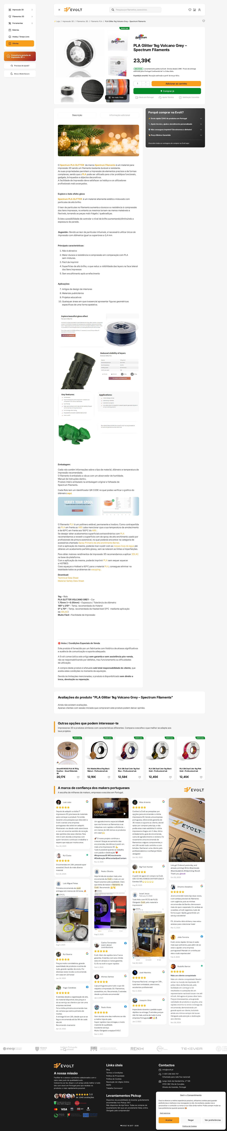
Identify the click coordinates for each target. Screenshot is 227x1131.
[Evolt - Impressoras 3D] (73, 9)
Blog (108, 1070)
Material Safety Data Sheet (71, 581)
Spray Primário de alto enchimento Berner (98, 542)
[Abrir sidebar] (59, 9)
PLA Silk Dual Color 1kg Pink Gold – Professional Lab (190, 770)
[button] (80, 53)
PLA (72, 524)
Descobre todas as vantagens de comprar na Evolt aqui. (168, 143)
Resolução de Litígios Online (117, 1082)
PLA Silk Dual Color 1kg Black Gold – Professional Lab (160, 770)
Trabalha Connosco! (114, 1088)
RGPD (108, 1085)
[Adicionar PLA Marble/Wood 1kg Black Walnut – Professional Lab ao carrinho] (109, 761)
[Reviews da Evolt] (76, 1096)
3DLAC (135, 554)
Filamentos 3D (18, 16)
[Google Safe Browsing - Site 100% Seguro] (62, 1102)
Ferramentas (17, 23)
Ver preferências (213, 1120)
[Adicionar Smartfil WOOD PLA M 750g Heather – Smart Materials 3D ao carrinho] (78, 761)
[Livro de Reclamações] (80, 1102)
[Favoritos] (189, 9)
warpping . (96, 569)
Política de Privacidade (115, 1076)
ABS (80, 527)
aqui (69, 493)
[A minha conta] (199, 9)
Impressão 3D (18, 9)
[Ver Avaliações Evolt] (129, 918)
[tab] (77, 115)
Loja (58, 21)
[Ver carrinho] (194, 9)
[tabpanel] (98, 403)
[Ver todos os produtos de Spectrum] (141, 36)
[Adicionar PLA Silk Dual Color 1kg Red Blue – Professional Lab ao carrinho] (140, 761)
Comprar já (168, 91)
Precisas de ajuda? (21, 66)
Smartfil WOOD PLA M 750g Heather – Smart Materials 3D (68, 771)
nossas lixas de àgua (124, 546)
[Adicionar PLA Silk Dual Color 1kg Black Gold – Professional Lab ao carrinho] (170, 761)
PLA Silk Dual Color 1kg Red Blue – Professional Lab (129, 770)
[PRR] (75, 1115)
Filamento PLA (96, 21)
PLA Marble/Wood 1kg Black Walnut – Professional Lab (98, 770)
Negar (191, 1120)
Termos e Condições (114, 1073)
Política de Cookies (189, 1126)
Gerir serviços (165, 1113)
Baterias (15, 30)
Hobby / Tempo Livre (20, 37)
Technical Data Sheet (68, 577)
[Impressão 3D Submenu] (32, 10)
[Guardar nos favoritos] (203, 21)
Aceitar (169, 1120)
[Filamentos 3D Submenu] (32, 16)
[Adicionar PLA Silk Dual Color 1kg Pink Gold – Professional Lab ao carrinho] (201, 761)
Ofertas (15, 43)
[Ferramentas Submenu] (32, 23)
